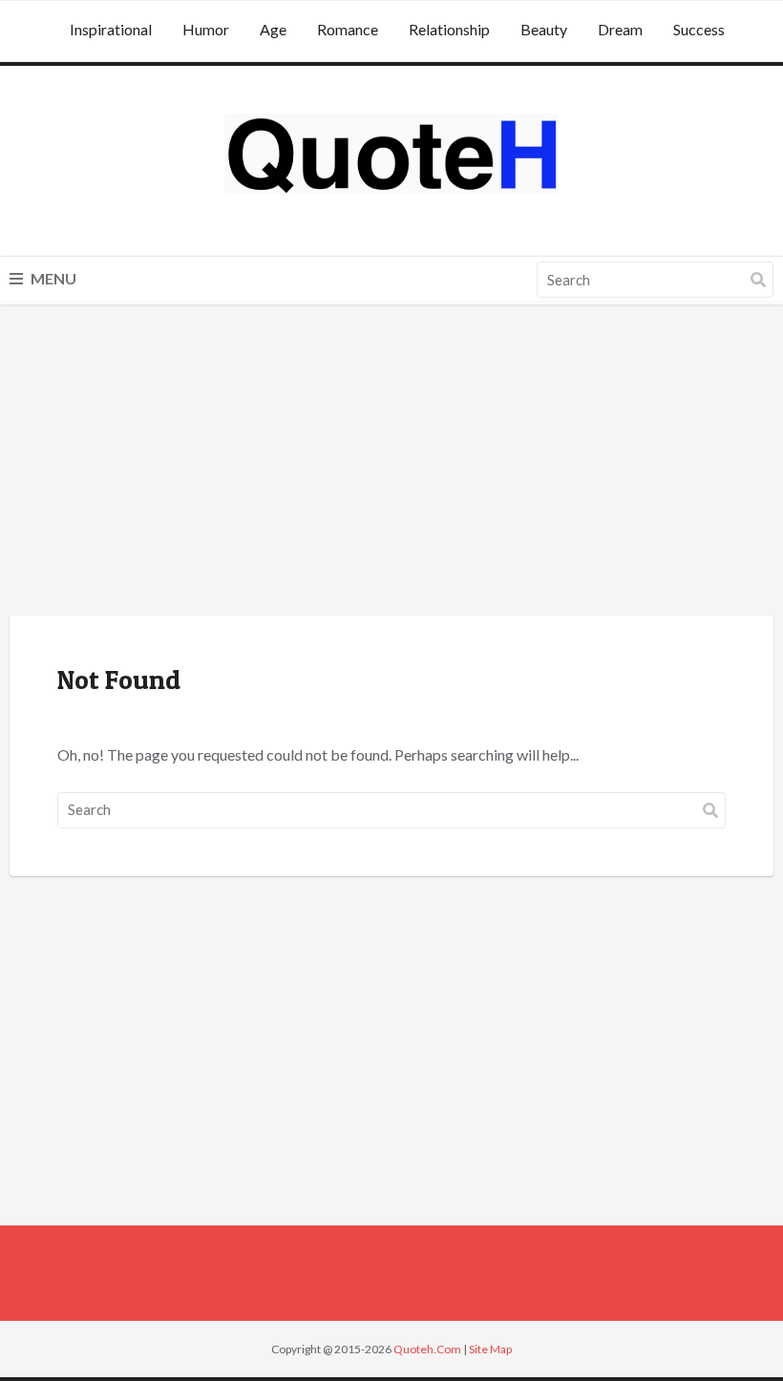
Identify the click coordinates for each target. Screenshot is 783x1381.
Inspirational (111, 29)
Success (699, 29)
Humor (205, 29)
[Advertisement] (391, 462)
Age (273, 29)
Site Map (490, 1349)
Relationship (449, 29)
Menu (52, 278)
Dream (620, 29)
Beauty (543, 29)
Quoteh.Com (427, 1349)
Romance (347, 29)
